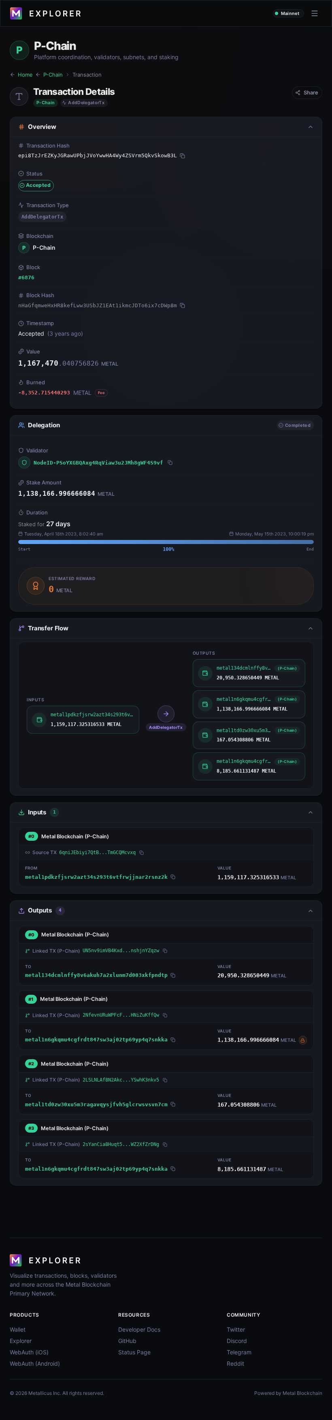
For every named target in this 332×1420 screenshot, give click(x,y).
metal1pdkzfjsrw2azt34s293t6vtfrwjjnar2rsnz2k (96, 877)
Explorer (21, 1340)
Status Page (134, 1352)
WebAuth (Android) (35, 1363)
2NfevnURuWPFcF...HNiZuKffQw (121, 1015)
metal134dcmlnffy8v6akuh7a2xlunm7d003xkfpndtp (96, 975)
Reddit (235, 1363)
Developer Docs (139, 1329)
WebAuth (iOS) (29, 1352)
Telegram (239, 1352)
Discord (237, 1340)
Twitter (236, 1329)
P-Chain (53, 74)
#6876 (26, 277)
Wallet (18, 1329)
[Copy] (182, 155)
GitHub (127, 1340)
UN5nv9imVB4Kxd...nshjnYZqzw (121, 950)
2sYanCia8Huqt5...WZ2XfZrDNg (121, 1144)
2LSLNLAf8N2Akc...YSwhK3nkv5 (121, 1080)
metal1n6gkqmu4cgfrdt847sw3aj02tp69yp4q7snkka (96, 1040)
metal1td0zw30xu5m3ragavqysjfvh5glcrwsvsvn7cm (96, 1104)
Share (311, 92)
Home (25, 74)
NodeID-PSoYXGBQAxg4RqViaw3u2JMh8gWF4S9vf (98, 463)
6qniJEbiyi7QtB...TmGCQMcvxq (97, 852)
